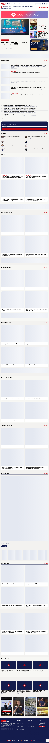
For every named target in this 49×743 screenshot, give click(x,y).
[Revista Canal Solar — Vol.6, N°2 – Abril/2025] (20, 555)
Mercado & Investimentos (21, 722)
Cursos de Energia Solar (43, 7)
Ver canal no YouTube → (44, 679)
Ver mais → (46, 60)
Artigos (10, 6)
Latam (14, 6)
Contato (29, 723)
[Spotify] (47, 4)
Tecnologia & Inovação (20, 729)
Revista (29, 6)
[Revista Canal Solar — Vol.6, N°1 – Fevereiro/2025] (27, 555)
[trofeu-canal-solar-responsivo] (39, 45)
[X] (40, 4)
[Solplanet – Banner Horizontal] (24, 14)
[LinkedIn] (44, 4)
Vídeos (32, 6)
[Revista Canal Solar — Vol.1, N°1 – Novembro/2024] (42, 555)
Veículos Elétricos (4, 8)
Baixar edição (4, 546)
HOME (1, 7)
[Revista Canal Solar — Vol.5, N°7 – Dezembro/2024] (35, 555)
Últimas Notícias (5, 6)
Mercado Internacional (20, 723)
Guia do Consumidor (18, 6)
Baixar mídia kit (42, 726)
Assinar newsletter (24, 128)
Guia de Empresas (25, 6)
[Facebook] (36, 4)
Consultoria (9, 8)
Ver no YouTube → (45, 658)
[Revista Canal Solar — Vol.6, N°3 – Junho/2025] (12, 555)
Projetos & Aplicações (20, 726)
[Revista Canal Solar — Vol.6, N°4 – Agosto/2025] (5, 555)
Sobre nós (29, 722)
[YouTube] (42, 4)
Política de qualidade (31, 726)
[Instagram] (38, 4)
